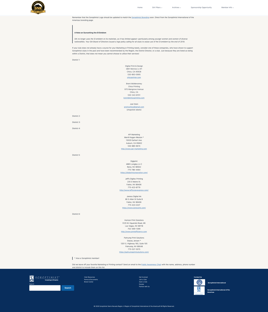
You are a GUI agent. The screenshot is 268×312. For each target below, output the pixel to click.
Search (31, 284)
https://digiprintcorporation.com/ (134, 173)
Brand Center (88, 282)
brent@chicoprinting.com (134, 98)
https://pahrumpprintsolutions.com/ (134, 252)
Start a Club (143, 282)
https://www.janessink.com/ (134, 208)
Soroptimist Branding (140, 17)
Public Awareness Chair (151, 264)
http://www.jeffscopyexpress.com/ (134, 190)
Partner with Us (144, 286)
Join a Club (143, 279)
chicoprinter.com (134, 77)
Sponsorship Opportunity (201, 7)
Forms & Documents (91, 279)
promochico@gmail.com (134, 107)
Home (139, 7)
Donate (141, 284)
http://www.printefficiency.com (134, 232)
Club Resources (89, 277)
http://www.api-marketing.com (134, 149)
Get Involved (143, 277)
